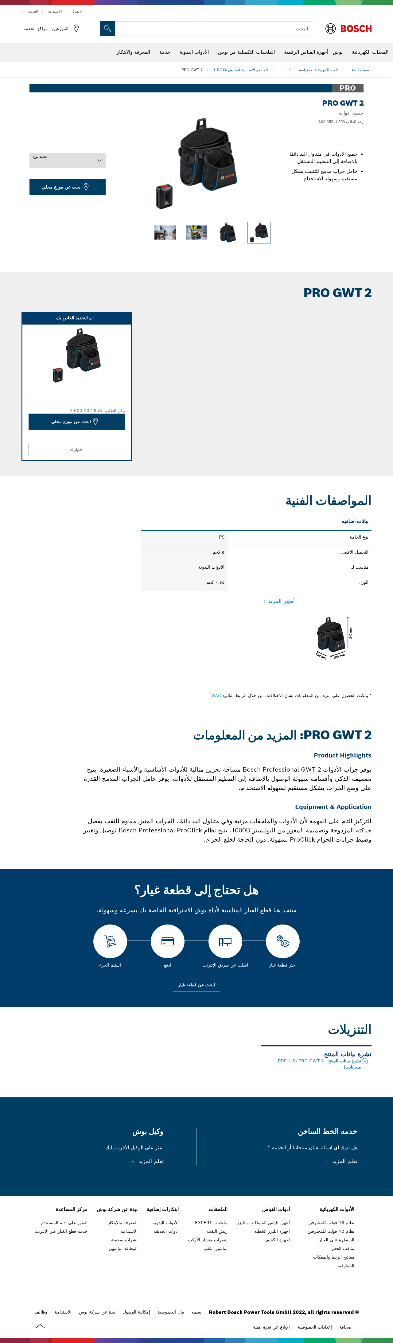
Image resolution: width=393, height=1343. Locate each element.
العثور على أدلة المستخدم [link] (64, 1222)
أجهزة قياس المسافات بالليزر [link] (263, 1222)
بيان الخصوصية (171, 1312)
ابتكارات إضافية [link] (163, 1209)
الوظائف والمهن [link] (123, 1248)
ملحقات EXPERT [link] (211, 1222)
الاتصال (77, 11)
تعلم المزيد (343, 1161)
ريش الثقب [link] (217, 1231)
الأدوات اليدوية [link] (166, 1222)
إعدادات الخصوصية (315, 1327)
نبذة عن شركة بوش (97, 1312)
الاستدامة (55, 11)
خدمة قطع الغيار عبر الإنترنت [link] (61, 1231)
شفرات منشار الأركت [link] (208, 1240)
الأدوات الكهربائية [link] (337, 1209)
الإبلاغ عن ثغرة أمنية (271, 1327)
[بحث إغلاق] (122, 28)
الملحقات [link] (218, 1209)
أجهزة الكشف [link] (277, 1240)
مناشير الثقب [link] (216, 1248)
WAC (216, 695)
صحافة (345, 1327)
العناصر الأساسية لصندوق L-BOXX (241, 70)
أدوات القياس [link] (276, 1209)
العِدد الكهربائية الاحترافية (318, 70)
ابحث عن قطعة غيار (196, 984)
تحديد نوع (40, 156)
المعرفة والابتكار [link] (123, 1222)
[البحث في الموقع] (107, 28)
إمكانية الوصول (136, 1312)
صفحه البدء (360, 70)
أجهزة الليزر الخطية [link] (272, 1231)
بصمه (196, 1312)
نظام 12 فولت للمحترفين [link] (330, 1231)
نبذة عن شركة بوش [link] (117, 1209)
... (283, 70)
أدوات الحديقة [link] (166, 1231)
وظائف (41, 1312)
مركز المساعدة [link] (72, 1209)
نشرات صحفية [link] (124, 1240)
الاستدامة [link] (129, 1231)
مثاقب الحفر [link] (343, 1248)
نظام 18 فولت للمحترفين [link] (330, 1222)
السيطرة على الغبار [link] (336, 1240)
